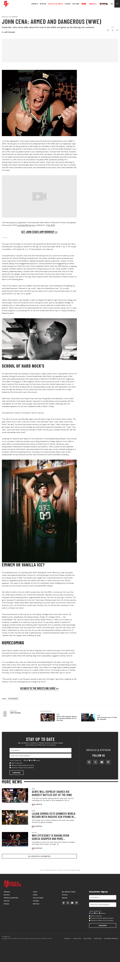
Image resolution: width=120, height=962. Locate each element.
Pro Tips (34, 832)
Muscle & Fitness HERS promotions (23, 765)
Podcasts (36, 901)
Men (31, 760)
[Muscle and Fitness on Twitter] (95, 762)
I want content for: (16, 760)
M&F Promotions (17, 763)
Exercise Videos (38, 898)
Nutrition (43, 4)
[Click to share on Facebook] (108, 30)
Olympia (103, 4)
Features (68, 4)
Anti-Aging (75, 4)
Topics (35, 891)
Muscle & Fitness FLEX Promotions (23, 767)
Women (37, 760)
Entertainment (13, 698)
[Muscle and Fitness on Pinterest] (108, 762)
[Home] (6, 6)
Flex (84, 3)
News (58, 714)
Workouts (34, 4)
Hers (93, 3)
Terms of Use (77, 938)
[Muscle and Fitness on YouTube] (102, 762)
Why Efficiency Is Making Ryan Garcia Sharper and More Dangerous (50, 839)
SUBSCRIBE (16, 773)
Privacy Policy (87, 938)
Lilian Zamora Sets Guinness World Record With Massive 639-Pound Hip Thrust (53, 817)
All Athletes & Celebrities (39, 856)
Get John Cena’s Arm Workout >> (39, 232)
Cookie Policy (98, 938)
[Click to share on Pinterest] (117, 30)
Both (26, 760)
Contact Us (67, 938)
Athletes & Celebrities (55, 4)
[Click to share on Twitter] (112, 30)
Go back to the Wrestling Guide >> (39, 688)
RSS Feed (36, 904)
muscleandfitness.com (26, 225)
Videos (35, 895)
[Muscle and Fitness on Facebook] (89, 762)
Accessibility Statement (111, 938)
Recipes (6, 904)
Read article (37, 804)
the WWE (51, 225)
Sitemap (64, 898)
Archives (65, 895)
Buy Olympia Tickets (68, 891)
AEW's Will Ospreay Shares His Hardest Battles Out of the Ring (67, 718)
